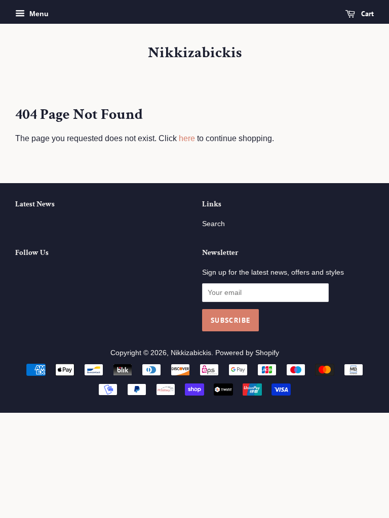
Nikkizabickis (195, 53)
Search (213, 224)
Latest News (35, 204)
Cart (366, 13)
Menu (38, 14)
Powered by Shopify (247, 353)
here (187, 138)
